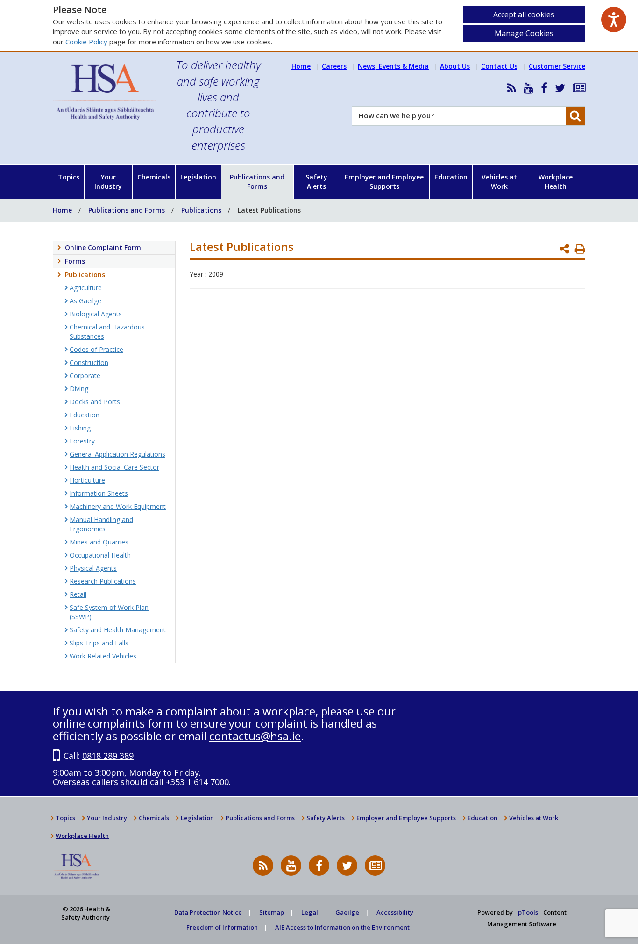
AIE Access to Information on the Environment (342, 927)
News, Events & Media (393, 66)
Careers (334, 66)
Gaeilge (347, 912)
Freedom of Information (222, 927)
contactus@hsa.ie (255, 736)
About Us (455, 66)
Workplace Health (556, 181)
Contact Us (499, 66)
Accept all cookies (523, 14)
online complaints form (113, 723)
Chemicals (153, 176)
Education (451, 176)
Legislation (198, 176)
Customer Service (557, 66)
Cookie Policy (86, 41)
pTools (528, 912)
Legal (309, 912)
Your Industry (108, 181)
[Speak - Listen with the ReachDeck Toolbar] (613, 19)
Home (301, 66)
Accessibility (394, 912)
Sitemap (271, 912)
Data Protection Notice (208, 912)
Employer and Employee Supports (384, 181)
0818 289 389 (108, 755)
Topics (68, 176)
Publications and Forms (257, 181)
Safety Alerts (316, 181)
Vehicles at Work (499, 181)
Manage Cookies (524, 33)
